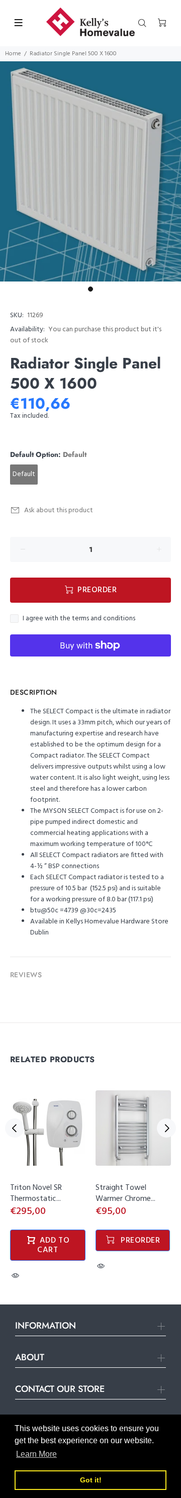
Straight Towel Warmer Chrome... (125, 1193)
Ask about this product (58, 510)
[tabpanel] (90, 171)
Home (13, 54)
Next (166, 1128)
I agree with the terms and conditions (79, 618)
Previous (14, 1128)
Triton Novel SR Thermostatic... (36, 1193)
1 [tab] (90, 289)
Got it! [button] (91, 1480)
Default (24, 474)
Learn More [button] (36, 1454)
